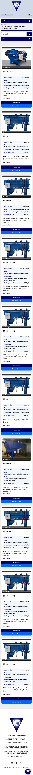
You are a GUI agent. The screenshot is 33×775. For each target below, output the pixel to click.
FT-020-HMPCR (9, 664)
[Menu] (26, 15)
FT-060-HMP (8, 532)
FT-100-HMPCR (9, 263)
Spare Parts (21, 735)
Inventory (11, 735)
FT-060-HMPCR (9, 463)
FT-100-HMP (8, 200)
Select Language (6, 15)
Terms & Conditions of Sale (16, 743)
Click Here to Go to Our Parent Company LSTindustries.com (16, 752)
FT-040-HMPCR (9, 596)
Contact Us (16, 102)
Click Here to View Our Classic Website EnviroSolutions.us (16, 747)
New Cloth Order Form (16, 757)
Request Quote (16, 106)
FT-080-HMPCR (9, 331)
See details (6, 98)
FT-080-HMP (8, 399)
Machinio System (9, 767)
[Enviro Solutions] (16, 725)
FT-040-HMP (8, 72)
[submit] (29, 34)
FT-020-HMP (8, 136)
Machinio (26, 767)
